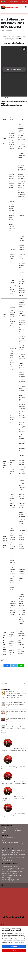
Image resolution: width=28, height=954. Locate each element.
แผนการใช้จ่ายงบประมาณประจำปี (10, 867)
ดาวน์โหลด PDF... (5, 97)
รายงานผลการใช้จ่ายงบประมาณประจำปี (12, 872)
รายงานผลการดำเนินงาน (8, 844)
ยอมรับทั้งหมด (14, 946)
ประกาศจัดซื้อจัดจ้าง (7, 877)
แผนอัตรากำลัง (15, 846)
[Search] (25, 683)
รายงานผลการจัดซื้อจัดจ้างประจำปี (10, 881)
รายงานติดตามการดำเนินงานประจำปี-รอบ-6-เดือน (13, 839)
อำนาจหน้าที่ (17, 827)
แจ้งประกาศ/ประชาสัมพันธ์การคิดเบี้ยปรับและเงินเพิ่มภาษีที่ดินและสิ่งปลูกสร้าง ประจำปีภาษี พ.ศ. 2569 (16, 704)
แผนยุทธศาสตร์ (6, 846)
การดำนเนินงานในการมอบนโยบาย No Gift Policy (15, 719)
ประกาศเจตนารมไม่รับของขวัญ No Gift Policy (16, 712)
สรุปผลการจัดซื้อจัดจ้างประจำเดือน (10, 879)
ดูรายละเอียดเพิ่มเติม (19, 942)
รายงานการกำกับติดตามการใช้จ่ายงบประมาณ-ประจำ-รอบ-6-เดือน (13, 869)
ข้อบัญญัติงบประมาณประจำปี (9, 873)
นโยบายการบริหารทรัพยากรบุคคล (10, 852)
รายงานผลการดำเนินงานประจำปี (10, 842)
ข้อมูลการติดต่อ (24, 1)
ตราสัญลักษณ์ (5, 827)
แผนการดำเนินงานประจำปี (8, 837)
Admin (10, 30)
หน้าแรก (10, 1)
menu (2, 30)
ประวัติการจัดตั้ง (19, 831)
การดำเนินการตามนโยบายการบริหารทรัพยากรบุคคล (13, 854)
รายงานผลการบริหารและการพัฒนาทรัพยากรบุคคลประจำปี (13, 857)
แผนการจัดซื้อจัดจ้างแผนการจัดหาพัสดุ (11, 875)
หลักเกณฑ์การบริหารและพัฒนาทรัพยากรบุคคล (13, 850)
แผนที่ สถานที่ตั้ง (6, 831)
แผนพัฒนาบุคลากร (7, 860)
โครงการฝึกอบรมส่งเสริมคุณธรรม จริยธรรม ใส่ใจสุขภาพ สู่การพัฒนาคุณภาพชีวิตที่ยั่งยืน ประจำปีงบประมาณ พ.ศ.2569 (13, 727)
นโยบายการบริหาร (6, 829)
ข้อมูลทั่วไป (4, 832)
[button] (25, 7)
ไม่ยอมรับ (14, 950)
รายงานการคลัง (6, 865)
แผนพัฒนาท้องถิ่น (21, 844)
